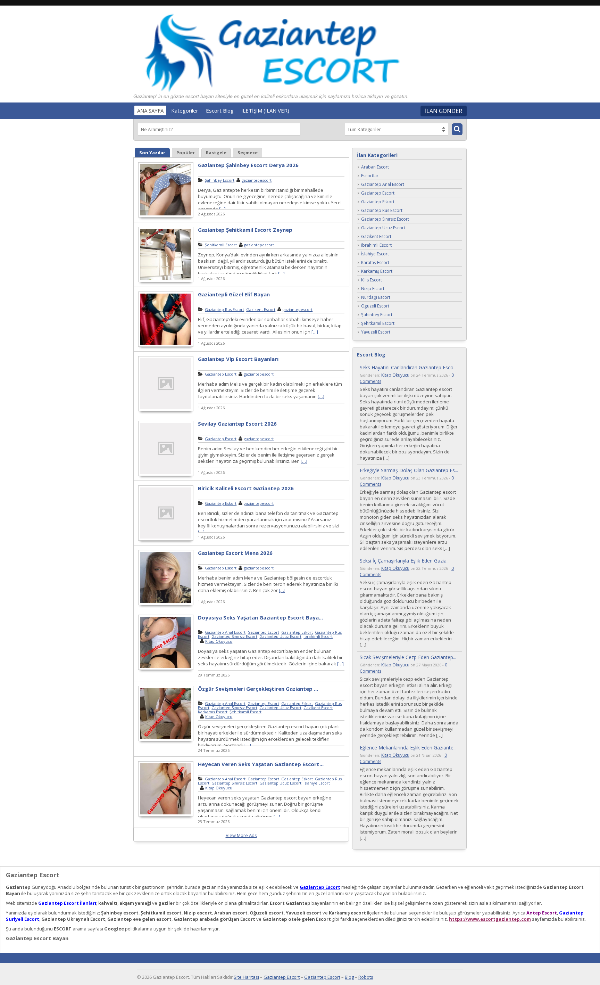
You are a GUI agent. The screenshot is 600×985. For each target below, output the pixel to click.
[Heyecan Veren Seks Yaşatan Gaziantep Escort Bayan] (165, 815)
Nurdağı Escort (375, 298)
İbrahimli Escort (318, 636)
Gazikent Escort (260, 309)
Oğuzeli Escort (375, 306)
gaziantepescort (257, 180)
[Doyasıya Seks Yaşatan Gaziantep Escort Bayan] (165, 669)
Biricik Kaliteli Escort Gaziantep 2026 (246, 488)
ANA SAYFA (150, 110)
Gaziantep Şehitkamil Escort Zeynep (245, 229)
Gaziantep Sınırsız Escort (234, 636)
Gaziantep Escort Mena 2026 (235, 552)
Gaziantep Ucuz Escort (280, 636)
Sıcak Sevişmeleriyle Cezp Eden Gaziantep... (408, 657)
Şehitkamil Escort (221, 244)
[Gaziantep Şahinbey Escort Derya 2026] (165, 216)
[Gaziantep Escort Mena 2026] (165, 604)
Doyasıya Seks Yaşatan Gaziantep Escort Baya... (260, 617)
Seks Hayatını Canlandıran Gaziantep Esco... (408, 367)
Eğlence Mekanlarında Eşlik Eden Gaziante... (408, 747)
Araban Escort (375, 167)
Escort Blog (220, 110)
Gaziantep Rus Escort (224, 309)
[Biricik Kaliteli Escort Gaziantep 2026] (165, 539)
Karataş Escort (375, 263)
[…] (222, 209)
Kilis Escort (371, 280)
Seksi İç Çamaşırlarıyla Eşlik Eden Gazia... (405, 560)
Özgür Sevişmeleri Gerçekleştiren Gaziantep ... (258, 688)
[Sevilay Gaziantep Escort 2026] (165, 475)
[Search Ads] (457, 129)
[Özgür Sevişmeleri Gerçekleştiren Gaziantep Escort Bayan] (165, 740)
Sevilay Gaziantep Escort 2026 (237, 423)
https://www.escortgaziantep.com (490, 919)
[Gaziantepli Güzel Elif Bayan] (165, 346)
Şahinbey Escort (219, 180)
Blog (349, 977)
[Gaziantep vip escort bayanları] (165, 410)
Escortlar (369, 176)
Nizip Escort (372, 289)
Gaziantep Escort (220, 374)
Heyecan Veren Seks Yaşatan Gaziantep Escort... (261, 764)
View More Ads (241, 835)
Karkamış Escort (212, 711)
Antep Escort (541, 913)
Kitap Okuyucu (218, 641)
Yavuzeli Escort (375, 332)
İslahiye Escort (316, 783)
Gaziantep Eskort (220, 503)
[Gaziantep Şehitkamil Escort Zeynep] (165, 281)
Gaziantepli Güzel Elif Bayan (234, 294)
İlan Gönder (443, 111)
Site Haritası (246, 977)
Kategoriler (184, 110)
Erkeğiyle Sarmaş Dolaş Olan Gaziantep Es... (409, 470)
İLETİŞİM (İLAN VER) (265, 110)
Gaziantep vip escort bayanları (238, 358)
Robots (365, 977)
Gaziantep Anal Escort (225, 632)
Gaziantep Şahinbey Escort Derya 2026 (248, 165)
